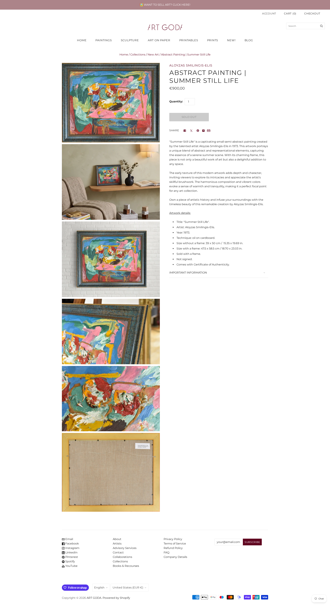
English (99, 587)
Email (69, 539)
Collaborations (122, 557)
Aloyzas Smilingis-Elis (190, 65)
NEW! (231, 40)
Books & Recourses (126, 566)
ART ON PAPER (159, 40)
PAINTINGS (103, 40)
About (117, 539)
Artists (117, 543)
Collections (137, 54)
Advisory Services (124, 548)
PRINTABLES (188, 40)
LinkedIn (71, 552)
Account (269, 13)
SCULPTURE (130, 40)
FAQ (166, 552)
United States (128, 587)
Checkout (312, 13)
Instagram (72, 548)
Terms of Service (175, 543)
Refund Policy (173, 548)
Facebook (72, 543)
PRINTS (212, 40)
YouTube (71, 566)
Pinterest (71, 557)
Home (123, 54)
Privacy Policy (173, 539)
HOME (81, 40)
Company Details (175, 557)
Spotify (70, 561)
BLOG (249, 40)
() (290, 13)
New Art (153, 54)
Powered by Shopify (116, 597)
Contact (118, 552)
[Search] (321, 26)
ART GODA (94, 597)
